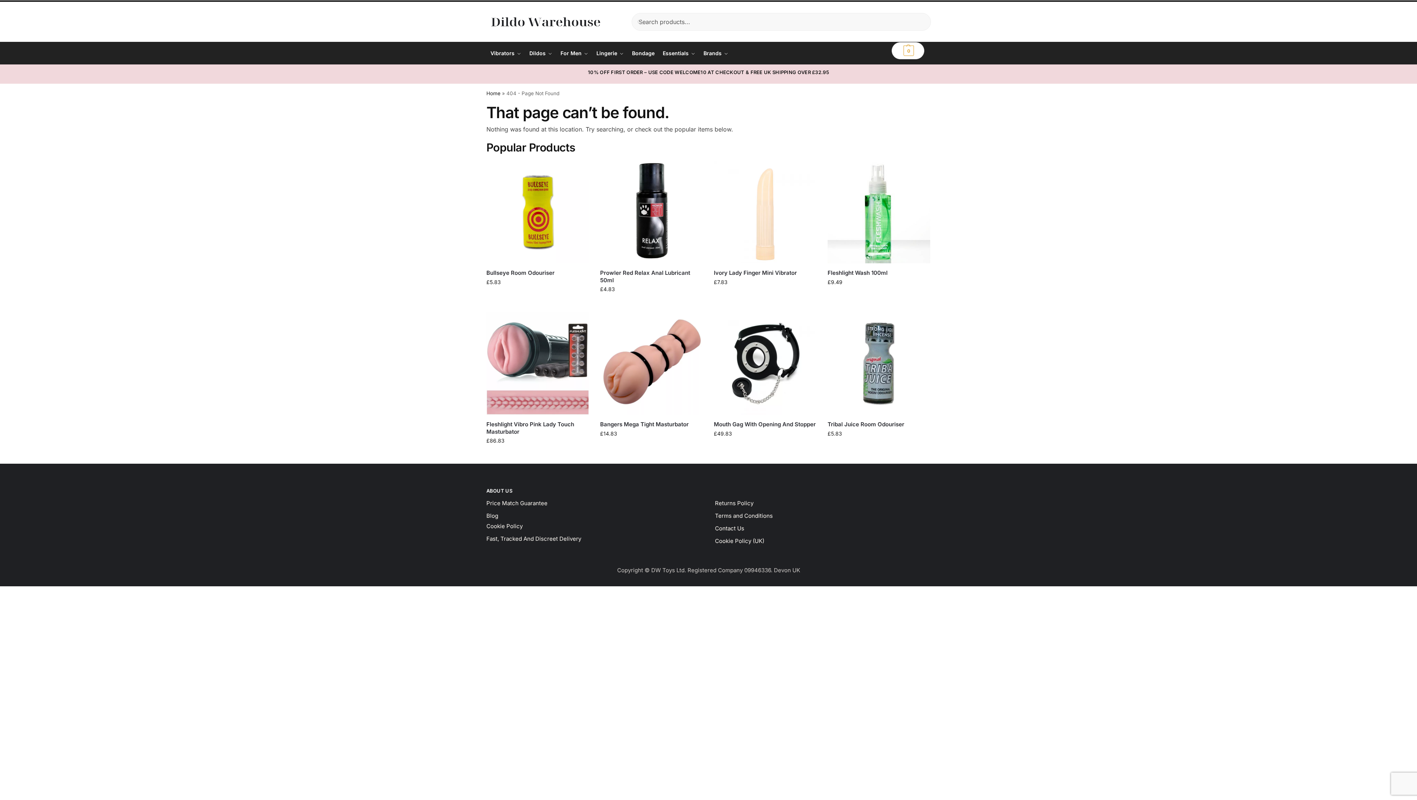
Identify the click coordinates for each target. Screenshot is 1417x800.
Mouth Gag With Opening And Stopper (765, 424)
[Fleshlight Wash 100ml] (879, 212)
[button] (908, 50)
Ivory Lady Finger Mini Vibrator (755, 272)
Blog (492, 515)
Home (493, 93)
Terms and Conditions (744, 515)
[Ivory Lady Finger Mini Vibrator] (765, 212)
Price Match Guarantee (517, 503)
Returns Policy (734, 503)
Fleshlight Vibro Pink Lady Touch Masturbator (530, 428)
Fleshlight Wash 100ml (858, 272)
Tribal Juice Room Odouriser (866, 424)
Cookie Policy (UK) (739, 540)
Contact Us (729, 528)
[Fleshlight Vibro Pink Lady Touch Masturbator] (537, 363)
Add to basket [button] (537, 297)
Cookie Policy (504, 526)
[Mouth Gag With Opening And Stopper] (765, 363)
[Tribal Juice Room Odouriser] (879, 363)
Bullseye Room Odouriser (520, 272)
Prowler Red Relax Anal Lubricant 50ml (645, 276)
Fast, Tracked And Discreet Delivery (533, 538)
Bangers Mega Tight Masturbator (644, 424)
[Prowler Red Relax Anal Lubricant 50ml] (651, 212)
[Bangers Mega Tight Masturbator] (651, 363)
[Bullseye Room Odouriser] (537, 212)
